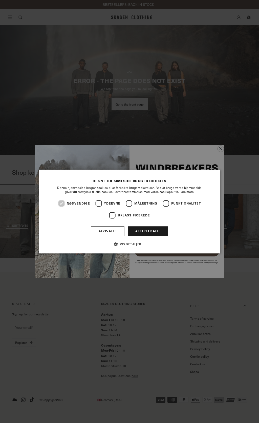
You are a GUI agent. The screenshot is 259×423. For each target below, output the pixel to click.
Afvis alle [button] (107, 231)
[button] (129, 244)
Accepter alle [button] (147, 231)
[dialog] (129, 212)
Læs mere (187, 191)
